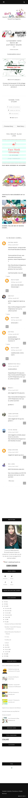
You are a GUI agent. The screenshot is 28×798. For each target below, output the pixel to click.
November (7, 610)
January (7, 651)
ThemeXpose (15, 791)
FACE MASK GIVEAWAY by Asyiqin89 (14, 165)
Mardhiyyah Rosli (14, 364)
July (6, 619)
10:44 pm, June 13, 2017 (16, 282)
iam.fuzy (11, 296)
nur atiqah (15, 279)
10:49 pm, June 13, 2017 (16, 350)
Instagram (5, 578)
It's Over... (7, 636)
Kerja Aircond (13, 449)
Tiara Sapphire (13, 413)
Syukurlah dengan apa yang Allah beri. (10, 711)
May (6, 621)
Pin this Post (14, 113)
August (6, 617)
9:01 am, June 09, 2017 (13, 390)
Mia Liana (11, 464)
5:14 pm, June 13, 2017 (13, 452)
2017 (5, 606)
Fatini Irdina (12, 429)
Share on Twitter (15, 110)
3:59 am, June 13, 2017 (13, 432)
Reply (24, 275)
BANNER (12, 79)
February (7, 649)
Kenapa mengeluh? (6, 714)
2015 (5, 656)
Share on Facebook (14, 107)
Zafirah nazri (13, 242)
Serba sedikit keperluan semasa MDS (10, 665)
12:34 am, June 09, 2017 (13, 366)
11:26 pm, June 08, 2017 (13, 334)
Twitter (11, 578)
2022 (5, 601)
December (7, 608)
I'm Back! (7, 642)
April (6, 645)
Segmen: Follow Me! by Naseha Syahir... (13, 226)
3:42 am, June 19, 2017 (13, 466)
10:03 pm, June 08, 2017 (13, 298)
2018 (5, 604)
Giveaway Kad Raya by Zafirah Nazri (13, 624)
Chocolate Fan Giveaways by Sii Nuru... (13, 195)
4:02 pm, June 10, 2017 (13, 416)
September (7, 615)
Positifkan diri (8, 639)
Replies (8, 276)
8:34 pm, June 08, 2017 (13, 244)
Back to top (21, 796)
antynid (11, 332)
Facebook (5, 584)
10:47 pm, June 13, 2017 (16, 320)
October (7, 612)
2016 (5, 654)
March (6, 647)
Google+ (11, 584)
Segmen (16, 117)
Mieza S (10, 387)
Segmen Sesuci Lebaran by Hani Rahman (11, 707)
